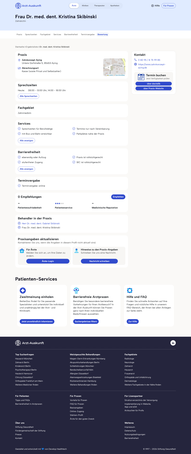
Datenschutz (130, 430)
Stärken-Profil (76, 415)
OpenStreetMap (120, 75)
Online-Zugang (77, 411)
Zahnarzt (129, 366)
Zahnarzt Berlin (22, 362)
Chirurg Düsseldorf (24, 377)
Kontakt (18, 438)
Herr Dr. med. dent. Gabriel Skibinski (41, 223)
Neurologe (129, 362)
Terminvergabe (88, 34)
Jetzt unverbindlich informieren (37, 321)
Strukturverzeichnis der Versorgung (141, 400)
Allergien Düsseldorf (79, 373)
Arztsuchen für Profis (134, 410)
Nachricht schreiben (99, 261)
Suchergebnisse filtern (86, 321)
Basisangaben (76, 408)
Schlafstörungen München (82, 366)
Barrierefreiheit (71, 34)
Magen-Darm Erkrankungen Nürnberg (87, 358)
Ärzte (74, 6)
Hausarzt (129, 370)
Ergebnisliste (32, 47)
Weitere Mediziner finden (26, 385)
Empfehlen (118, 197)
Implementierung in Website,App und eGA (138, 405)
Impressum (130, 427)
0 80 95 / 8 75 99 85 (149, 60)
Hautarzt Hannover (24, 373)
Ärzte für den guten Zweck (82, 419)
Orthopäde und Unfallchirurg (138, 377)
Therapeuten (99, 6)
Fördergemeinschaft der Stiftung (30, 430)
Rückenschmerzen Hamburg (83, 381)
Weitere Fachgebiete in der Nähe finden (143, 385)
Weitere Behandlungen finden (83, 385)
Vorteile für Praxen (78, 400)
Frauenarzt (130, 373)
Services (57, 34)
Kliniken (85, 6)
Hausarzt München (23, 358)
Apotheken (114, 6)
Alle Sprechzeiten (28, 96)
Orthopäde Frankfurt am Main (29, 381)
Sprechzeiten (31, 34)
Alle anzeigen (26, 140)
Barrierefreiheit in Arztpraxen (28, 404)
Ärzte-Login (48, 261)
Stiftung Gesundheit (24, 427)
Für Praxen (168, 5)
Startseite (19, 47)
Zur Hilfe (132, 321)
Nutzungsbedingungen (135, 434)
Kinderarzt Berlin (23, 366)
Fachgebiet (45, 34)
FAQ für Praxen (77, 404)
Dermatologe (131, 381)
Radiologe (129, 358)
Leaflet (111, 75)
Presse (18, 434)
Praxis (19, 34)
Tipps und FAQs (22, 400)
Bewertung (103, 34)
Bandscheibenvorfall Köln (81, 370)
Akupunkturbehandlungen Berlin (84, 362)
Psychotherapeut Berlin (26, 370)
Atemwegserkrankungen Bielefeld (85, 377)
